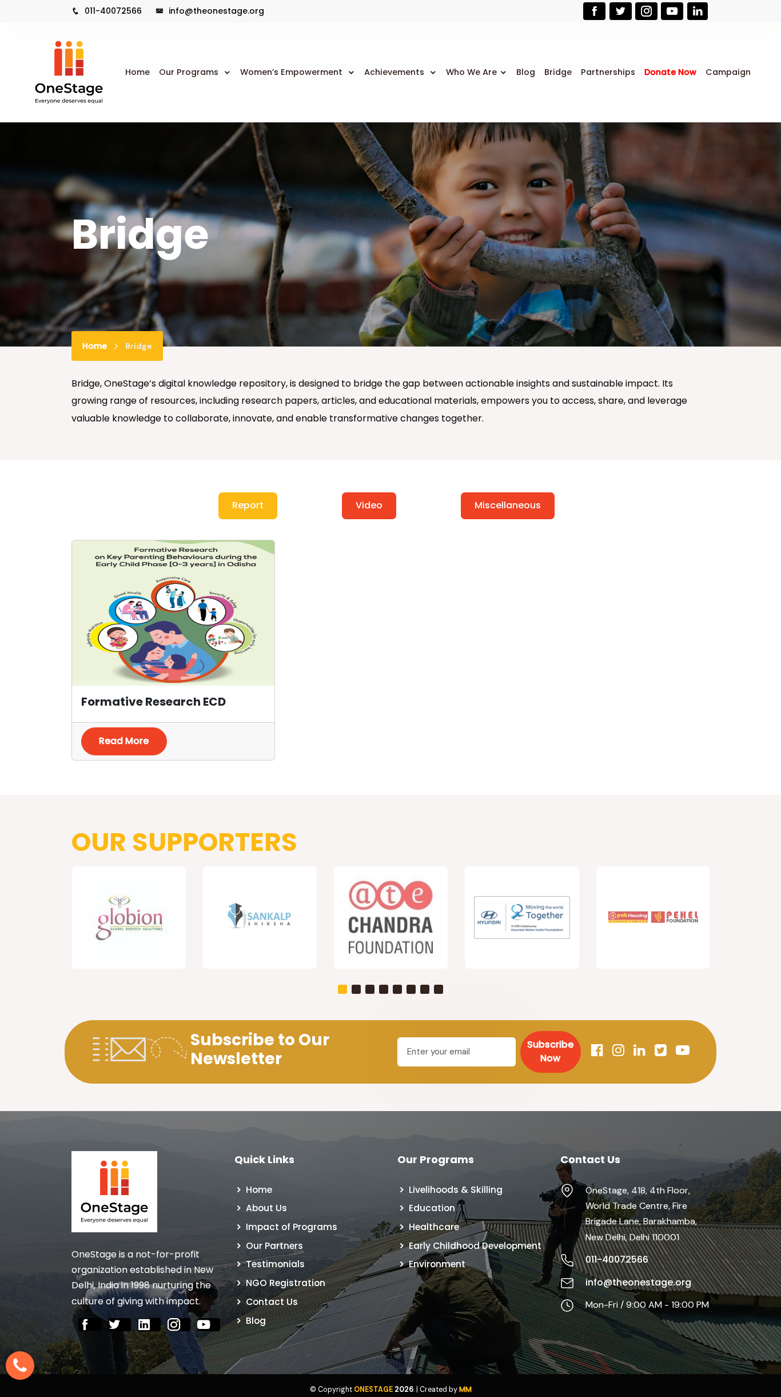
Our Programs (190, 72)
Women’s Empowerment (292, 72)
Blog (525, 72)
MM (465, 1389)
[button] (342, 989)
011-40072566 (112, 11)
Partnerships (608, 72)
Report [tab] (248, 505)
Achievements (395, 72)
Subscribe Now (550, 1051)
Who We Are (471, 72)
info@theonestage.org (215, 11)
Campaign (728, 72)
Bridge (558, 72)
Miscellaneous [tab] (508, 505)
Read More (124, 740)
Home (137, 72)
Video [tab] (369, 505)
